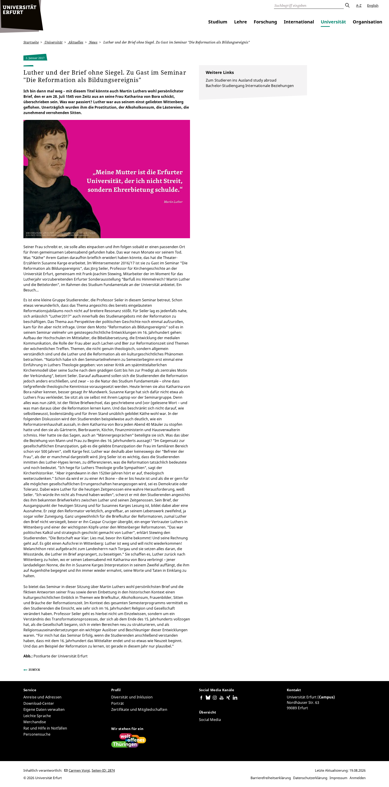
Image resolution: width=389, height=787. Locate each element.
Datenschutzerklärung (310, 778)
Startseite (31, 42)
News (92, 42)
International (299, 22)
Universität (333, 22)
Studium (217, 22)
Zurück (34, 670)
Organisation (367, 22)
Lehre (240, 22)
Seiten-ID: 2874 (103, 770)
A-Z (359, 5)
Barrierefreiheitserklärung (271, 778)
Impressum (338, 778)
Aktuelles (75, 42)
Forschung (265, 22)
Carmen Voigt (79, 770)
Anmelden (358, 778)
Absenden (347, 5)
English (372, 5)
